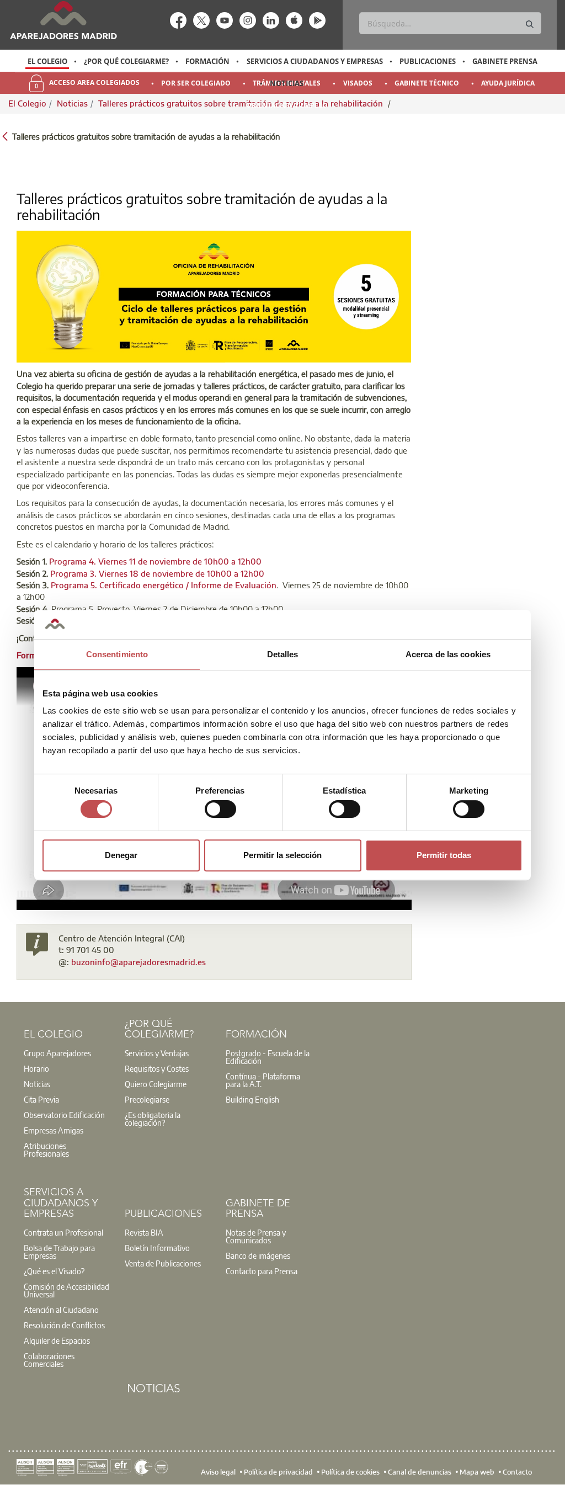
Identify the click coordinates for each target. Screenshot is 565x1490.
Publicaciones (427, 61)
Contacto (517, 1471)
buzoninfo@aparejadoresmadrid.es (138, 962)
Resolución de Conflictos (64, 1325)
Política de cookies (350, 1471)
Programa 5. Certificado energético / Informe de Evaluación (163, 585)
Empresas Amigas (53, 1130)
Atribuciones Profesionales (46, 1149)
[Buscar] (530, 24)
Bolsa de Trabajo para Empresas (59, 1251)
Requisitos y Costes (157, 1068)
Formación (207, 61)
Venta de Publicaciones (163, 1263)
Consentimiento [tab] (117, 654)
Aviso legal (218, 1471)
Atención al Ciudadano (61, 1310)
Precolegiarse (147, 1099)
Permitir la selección (282, 855)
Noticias (286, 83)
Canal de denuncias (419, 1471)
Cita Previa (41, 1099)
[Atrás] (5, 135)
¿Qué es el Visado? (54, 1271)
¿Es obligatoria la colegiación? (152, 1118)
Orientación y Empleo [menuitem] (287, 105)
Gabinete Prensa (504, 61)
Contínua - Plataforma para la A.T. (263, 1080)
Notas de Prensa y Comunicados (256, 1236)
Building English (252, 1099)
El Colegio (47, 61)
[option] (47, 61)
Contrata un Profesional (63, 1232)
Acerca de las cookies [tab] (448, 654)
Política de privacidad (278, 1471)
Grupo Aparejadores (57, 1053)
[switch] (220, 809)
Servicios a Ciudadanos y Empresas (315, 61)
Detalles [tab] (283, 654)
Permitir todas (444, 855)
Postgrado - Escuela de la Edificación (268, 1057)
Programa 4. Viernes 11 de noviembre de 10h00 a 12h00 (155, 561)
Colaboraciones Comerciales (49, 1360)
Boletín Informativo (157, 1248)
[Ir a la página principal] (63, 20)
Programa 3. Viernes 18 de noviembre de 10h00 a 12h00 (157, 573)
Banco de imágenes (258, 1255)
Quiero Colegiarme (155, 1084)
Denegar (121, 855)
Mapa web (477, 1471)
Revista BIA (144, 1232)
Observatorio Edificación (64, 1115)
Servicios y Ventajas (157, 1053)
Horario (36, 1068)
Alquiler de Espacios (57, 1340)
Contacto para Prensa (261, 1271)
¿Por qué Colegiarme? (126, 61)
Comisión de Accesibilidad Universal (66, 1290)
